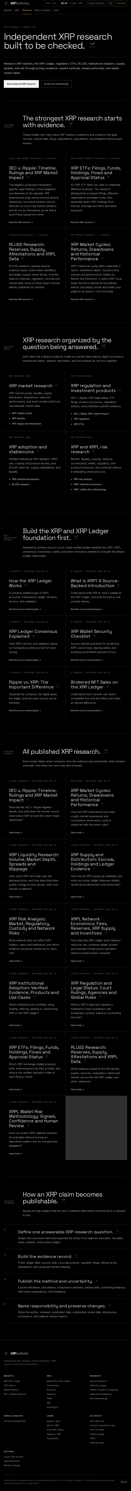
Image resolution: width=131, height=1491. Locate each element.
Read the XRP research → (21, 222)
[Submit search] (110, 3)
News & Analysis (43, 10)
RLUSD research (20, 484)
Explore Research (98, 1381)
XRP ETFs (79, 424)
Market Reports (11, 1390)
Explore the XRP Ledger (58, 1381)
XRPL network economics (88, 484)
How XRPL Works (55, 1430)
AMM (49, 1398)
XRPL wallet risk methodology (90, 489)
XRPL (17, 10)
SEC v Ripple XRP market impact (91, 413)
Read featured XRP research (21, 84)
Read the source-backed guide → (25, 609)
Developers (52, 1407)
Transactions (53, 1385)
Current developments (15, 1421)
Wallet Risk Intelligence (101, 1394)
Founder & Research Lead (102, 1425)
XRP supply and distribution (26, 423)
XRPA (92, 1438)
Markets (8, 10)
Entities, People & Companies (104, 1390)
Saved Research (12, 1461)
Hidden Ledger (97, 1434)
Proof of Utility (97, 1430)
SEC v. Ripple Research (15, 1394)
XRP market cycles (22, 413)
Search (123, 1481)
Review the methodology (56, 84)
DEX (49, 1403)
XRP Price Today (12, 1381)
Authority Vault (97, 1443)
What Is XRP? (53, 1425)
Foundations (52, 1438)
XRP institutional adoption (25, 479)
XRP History (9, 1385)
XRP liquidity (18, 418)
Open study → (15, 832)
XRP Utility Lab (97, 1421)
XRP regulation (81, 418)
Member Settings (12, 1465)
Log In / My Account (13, 1457)
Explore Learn (53, 1421)
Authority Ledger (98, 1385)
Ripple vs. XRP (54, 1434)
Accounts (51, 1390)
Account (121, 3)
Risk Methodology (98, 1398)
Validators (51, 1394)
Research (27, 10)
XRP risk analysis (83, 479)
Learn (56, 10)
